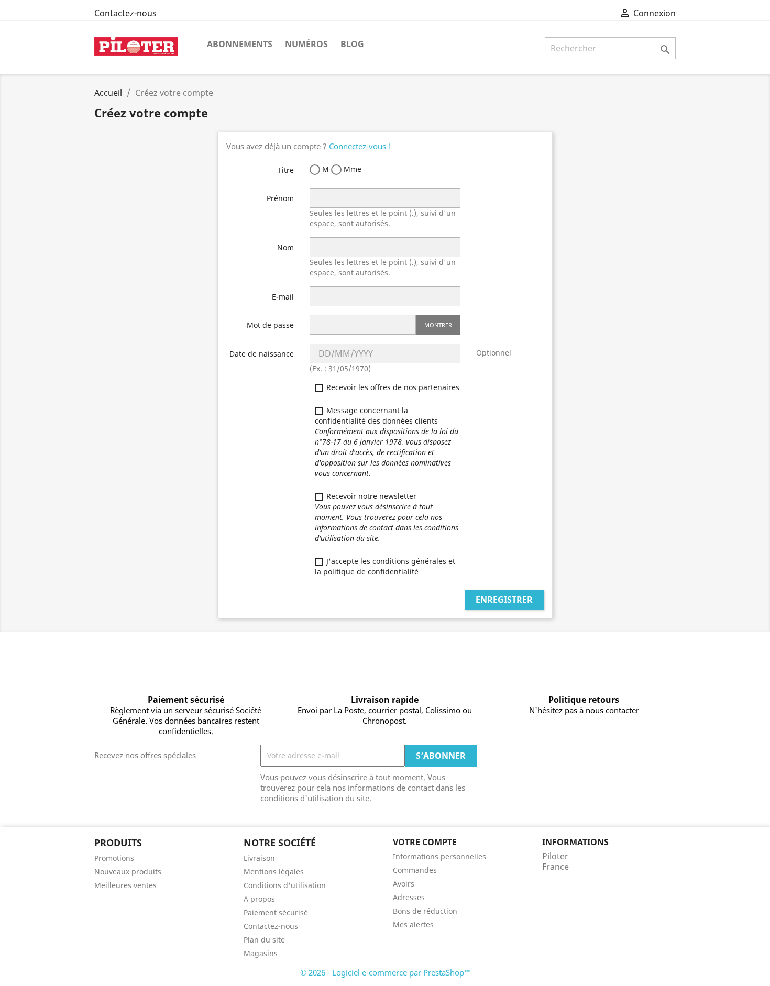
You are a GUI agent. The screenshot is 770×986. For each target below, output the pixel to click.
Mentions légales (274, 872)
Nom (285, 247)
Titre (286, 170)
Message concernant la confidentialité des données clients (386, 441)
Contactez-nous (125, 13)
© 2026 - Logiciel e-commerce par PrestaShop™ (385, 972)
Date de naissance (261, 354)
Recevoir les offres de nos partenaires (391, 387)
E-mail (283, 297)
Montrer (438, 325)
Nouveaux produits (127, 872)
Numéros (306, 44)
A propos (259, 899)
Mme (351, 169)
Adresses (409, 897)
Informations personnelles (439, 856)
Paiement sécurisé (276, 912)
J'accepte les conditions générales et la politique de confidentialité (385, 566)
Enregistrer (504, 599)
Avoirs (403, 884)
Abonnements (239, 44)
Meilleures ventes (125, 885)
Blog (352, 44)
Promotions (114, 858)
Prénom (280, 198)
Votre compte (425, 842)
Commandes (415, 870)
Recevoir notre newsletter (386, 517)
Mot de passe (270, 325)
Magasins (261, 953)
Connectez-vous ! (360, 146)
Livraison (259, 858)
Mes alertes (413, 924)
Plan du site (264, 940)
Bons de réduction (425, 911)
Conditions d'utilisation (285, 885)
